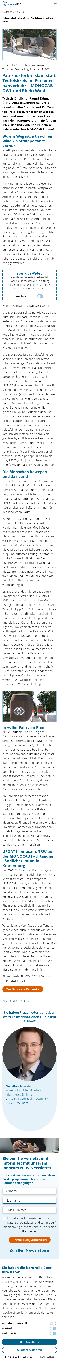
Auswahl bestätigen (29, 1350)
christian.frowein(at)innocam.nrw (27, 1098)
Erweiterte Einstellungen (19, 1356)
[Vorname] (29, 1191)
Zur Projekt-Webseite (22, 989)
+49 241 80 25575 (17, 1102)
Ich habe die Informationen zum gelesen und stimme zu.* (31, 1220)
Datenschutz (15, 1222)
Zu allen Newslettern (29, 1250)
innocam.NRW (12, 3)
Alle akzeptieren (29, 1342)
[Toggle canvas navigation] (55, 3)
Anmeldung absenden (29, 1240)
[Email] (29, 1210)
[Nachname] (29, 1200)
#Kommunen (10, 1000)
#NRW (25, 1000)
